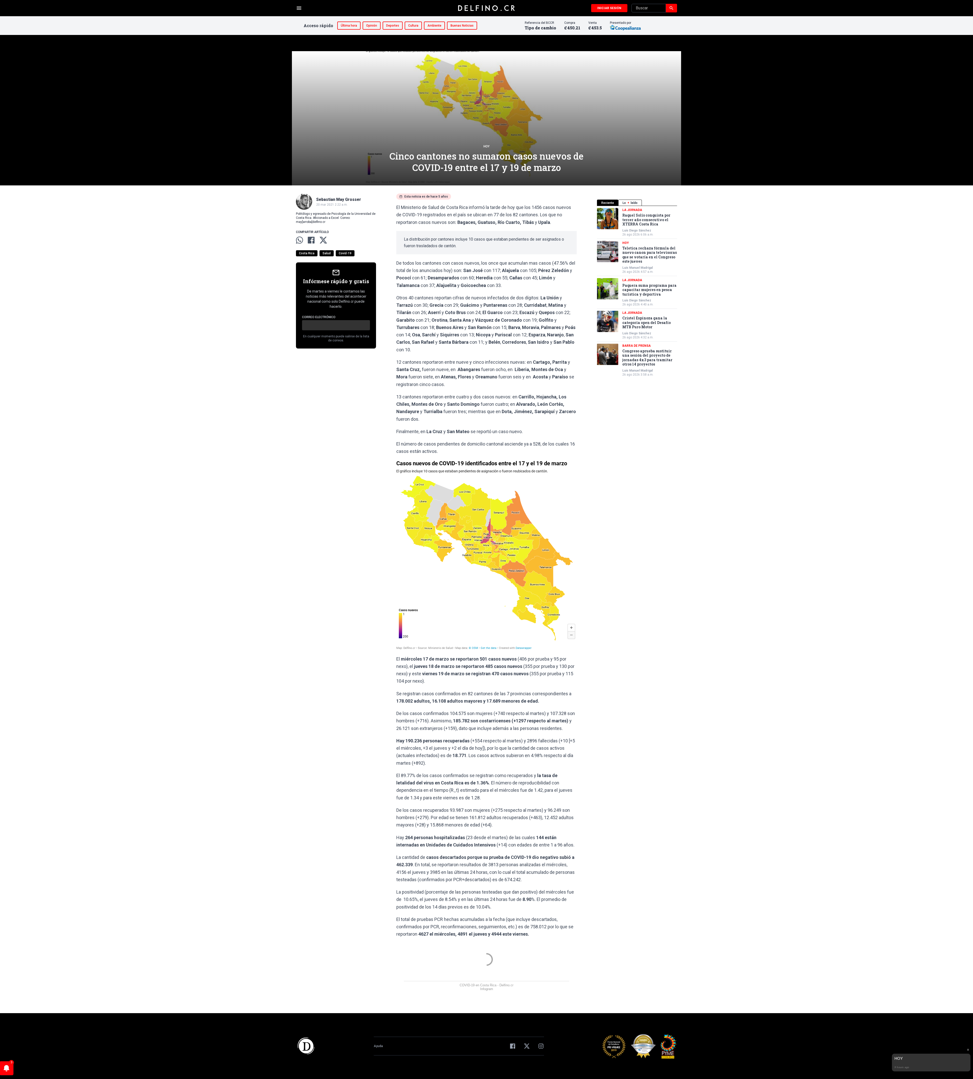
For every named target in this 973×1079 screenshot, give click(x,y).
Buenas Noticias (462, 25)
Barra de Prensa (636, 346)
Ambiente (434, 25)
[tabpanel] (637, 292)
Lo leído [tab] (630, 203)
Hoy (486, 146)
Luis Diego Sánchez (636, 230)
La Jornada (632, 210)
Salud (327, 253)
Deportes (392, 25)
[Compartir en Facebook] (311, 240)
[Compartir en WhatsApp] (299, 240)
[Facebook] (513, 1046)
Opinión (371, 25)
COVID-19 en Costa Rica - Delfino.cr (486, 985)
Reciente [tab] (607, 203)
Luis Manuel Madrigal (637, 267)
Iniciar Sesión (609, 8)
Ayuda (378, 1046)
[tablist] (637, 203)
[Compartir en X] (323, 240)
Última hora (349, 25)
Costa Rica (306, 253)
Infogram (486, 989)
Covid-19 (345, 253)
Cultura (413, 25)
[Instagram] (541, 1046)
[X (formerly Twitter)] (527, 1046)
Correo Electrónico (318, 317)
